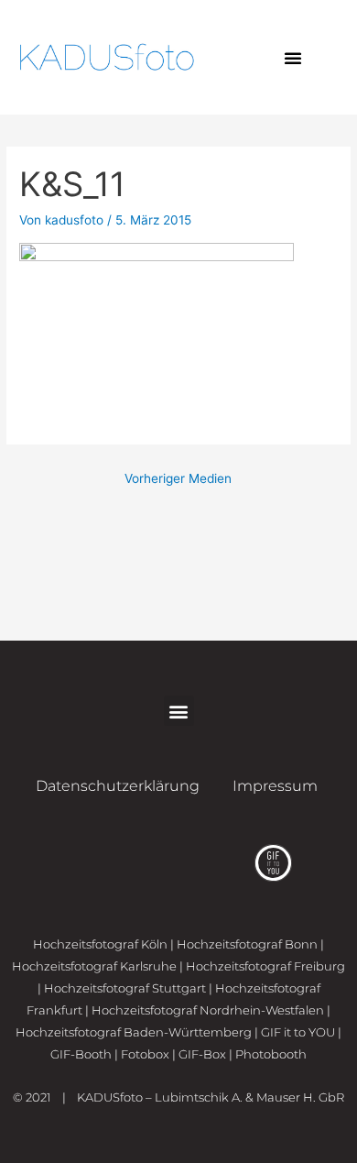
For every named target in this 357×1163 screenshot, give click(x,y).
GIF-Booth (81, 1054)
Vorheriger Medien (178, 478)
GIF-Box (202, 1054)
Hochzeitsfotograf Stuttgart (125, 988)
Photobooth (271, 1054)
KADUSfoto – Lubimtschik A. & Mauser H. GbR (210, 1097)
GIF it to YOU (298, 1032)
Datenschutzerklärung (118, 786)
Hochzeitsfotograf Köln (100, 944)
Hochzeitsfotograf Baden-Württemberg (134, 1032)
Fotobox (145, 1054)
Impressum (275, 786)
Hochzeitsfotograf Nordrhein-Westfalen (208, 1010)
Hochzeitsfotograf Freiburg (265, 966)
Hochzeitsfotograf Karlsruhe (94, 966)
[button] (293, 57)
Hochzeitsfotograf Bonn (247, 944)
